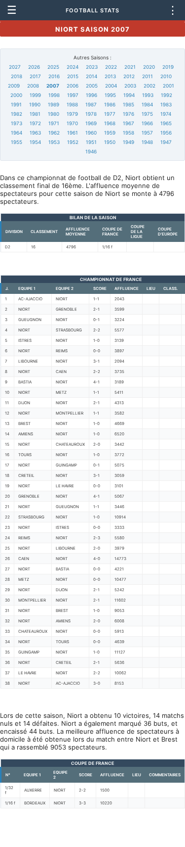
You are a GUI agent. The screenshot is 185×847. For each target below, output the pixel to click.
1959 (109, 133)
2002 (149, 86)
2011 (147, 76)
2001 (168, 86)
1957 (147, 133)
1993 (147, 95)
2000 (16, 95)
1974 (165, 114)
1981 (35, 114)
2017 (35, 76)
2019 (168, 67)
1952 (72, 142)
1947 (166, 142)
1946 (91, 151)
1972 (35, 123)
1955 (16, 142)
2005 (92, 86)
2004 (111, 86)
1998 (54, 95)
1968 (109, 123)
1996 (91, 95)
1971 (53, 123)
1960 (91, 133)
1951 (91, 142)
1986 (109, 104)
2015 (72, 76)
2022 (111, 67)
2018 (16, 76)
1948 (147, 142)
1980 (53, 114)
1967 (128, 123)
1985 (128, 104)
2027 (15, 67)
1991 (16, 104)
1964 (16, 133)
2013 (110, 76)
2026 (34, 67)
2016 (54, 76)
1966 (147, 123)
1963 (35, 133)
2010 (166, 76)
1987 (91, 104)
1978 (91, 114)
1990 (34, 104)
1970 (72, 123)
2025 (53, 67)
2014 (91, 76)
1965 (166, 123)
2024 (72, 67)
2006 (72, 86)
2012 (129, 76)
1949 (128, 142)
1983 (166, 104)
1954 (35, 142)
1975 (147, 114)
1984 (147, 104)
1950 (109, 142)
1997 (72, 95)
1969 (91, 123)
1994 (129, 95)
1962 (54, 133)
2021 (130, 67)
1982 (16, 114)
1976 (128, 114)
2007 (52, 86)
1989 (53, 104)
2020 (149, 67)
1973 (16, 123)
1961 (72, 133)
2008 (33, 86)
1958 (128, 133)
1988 (72, 104)
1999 (35, 95)
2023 (92, 67)
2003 (130, 86)
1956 (166, 133)
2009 (14, 86)
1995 (110, 95)
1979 (72, 114)
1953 (54, 142)
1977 (109, 114)
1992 (166, 95)
